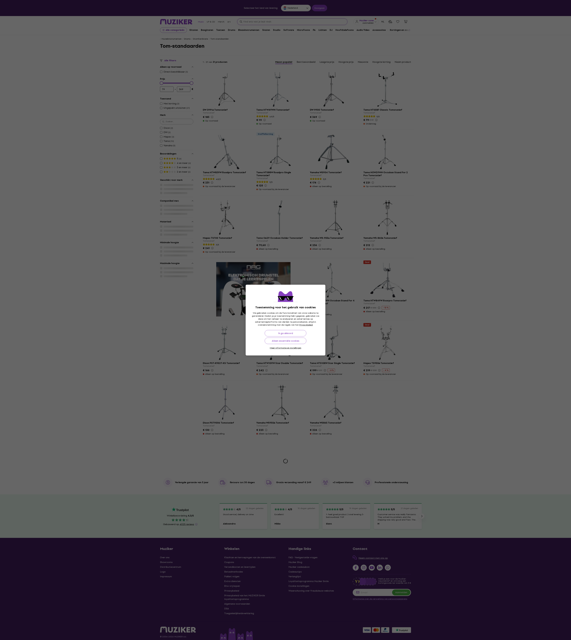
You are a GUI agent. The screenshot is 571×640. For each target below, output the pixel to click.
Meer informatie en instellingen (285, 348)
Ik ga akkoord (285, 333)
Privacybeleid (306, 325)
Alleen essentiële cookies (285, 341)
